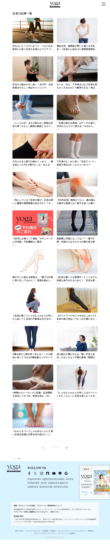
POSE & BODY (34, 479)
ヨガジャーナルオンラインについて (44, 533)
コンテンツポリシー (80, 531)
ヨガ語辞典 (71, 533)
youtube (54, 473)
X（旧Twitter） (35, 473)
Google (66, 473)
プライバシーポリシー (64, 531)
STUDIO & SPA (61, 487)
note (47, 473)
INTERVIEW (33, 483)
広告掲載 (45, 531)
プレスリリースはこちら (32, 531)
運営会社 (90, 531)
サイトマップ (62, 533)
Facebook (28, 473)
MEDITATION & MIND (53, 479)
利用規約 (53, 531)
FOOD (44, 483)
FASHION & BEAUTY (58, 483)
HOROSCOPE (45, 487)
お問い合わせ (19, 531)
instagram (41, 473)
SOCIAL (70, 479)
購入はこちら (85, 493)
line (60, 473)
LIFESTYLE (33, 487)
